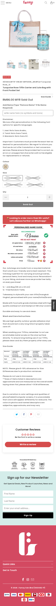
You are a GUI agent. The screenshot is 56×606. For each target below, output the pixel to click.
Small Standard (12, 178)
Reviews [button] (53, 305)
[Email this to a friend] (38, 415)
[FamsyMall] (28, 2)
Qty (4, 192)
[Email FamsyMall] (33, 579)
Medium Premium (35, 184)
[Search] (46, 2)
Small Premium (32, 178)
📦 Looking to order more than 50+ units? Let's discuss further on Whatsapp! (28, 219)
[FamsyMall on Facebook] (23, 579)
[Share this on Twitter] (17, 415)
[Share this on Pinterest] (31, 415)
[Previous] (5, 30)
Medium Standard (13, 184)
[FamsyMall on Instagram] (28, 579)
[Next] (51, 30)
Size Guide (46, 96)
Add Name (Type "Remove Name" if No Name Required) (24, 106)
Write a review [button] (28, 444)
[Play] (28, 30)
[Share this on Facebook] (24, 415)
